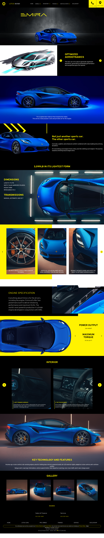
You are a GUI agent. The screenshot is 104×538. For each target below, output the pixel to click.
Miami (14, 4)
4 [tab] (84, 67)
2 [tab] (79, 67)
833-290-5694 (64, 516)
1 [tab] (77, 67)
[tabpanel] (80, 59)
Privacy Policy (48, 526)
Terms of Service (39, 526)
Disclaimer (52, 505)
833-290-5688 (39, 516)
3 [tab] (82, 67)
